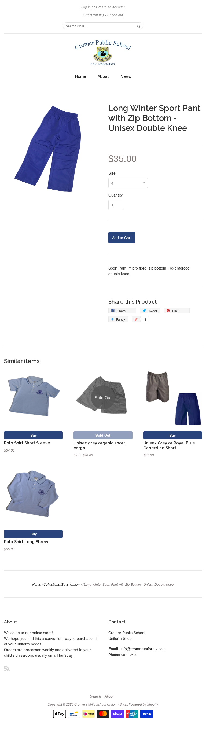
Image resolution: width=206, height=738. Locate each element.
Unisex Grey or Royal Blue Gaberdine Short (169, 445)
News (125, 76)
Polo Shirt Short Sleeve (27, 443)
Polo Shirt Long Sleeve (27, 541)
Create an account (110, 7)
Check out (115, 15)
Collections (51, 584)
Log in (86, 7)
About (103, 76)
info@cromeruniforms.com (143, 648)
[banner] (103, 52)
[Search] (139, 25)
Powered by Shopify (143, 704)
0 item (93, 15)
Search (95, 696)
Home (80, 76)
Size (112, 173)
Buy (33, 435)
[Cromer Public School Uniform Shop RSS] (7, 668)
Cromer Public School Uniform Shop (100, 704)
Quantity (115, 195)
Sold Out (102, 435)
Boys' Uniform (71, 584)
